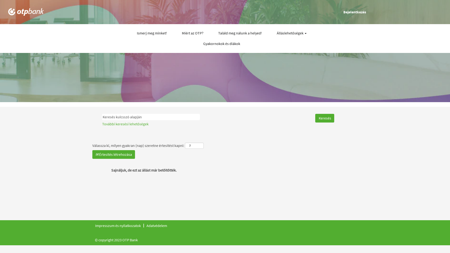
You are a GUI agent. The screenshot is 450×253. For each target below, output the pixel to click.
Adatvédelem (156, 225)
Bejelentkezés (354, 12)
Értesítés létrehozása (115, 154)
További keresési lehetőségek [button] (125, 124)
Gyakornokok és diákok (221, 43)
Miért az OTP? (192, 33)
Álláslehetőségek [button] (290, 33)
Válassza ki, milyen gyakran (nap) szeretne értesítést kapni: (138, 145)
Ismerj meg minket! (152, 33)
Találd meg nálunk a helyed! (240, 33)
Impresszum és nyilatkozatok (118, 225)
